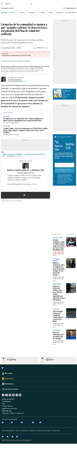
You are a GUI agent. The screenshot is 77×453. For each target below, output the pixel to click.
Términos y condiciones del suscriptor (40, 430)
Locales (12, 13)
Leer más (35, 184)
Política (51, 12)
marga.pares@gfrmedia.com (16, 81)
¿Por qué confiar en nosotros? (13, 413)
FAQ (3, 404)
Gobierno (22, 12)
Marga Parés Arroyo (18, 170)
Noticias (4, 13)
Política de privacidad (8, 430)
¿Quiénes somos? (8, 399)
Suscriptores (72, 12)
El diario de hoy (7, 406)
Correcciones (56, 430)
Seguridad (60, 12)
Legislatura (32, 12)
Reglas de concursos (9, 408)
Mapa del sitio (7, 411)
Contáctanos (6, 401)
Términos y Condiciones (62, 176)
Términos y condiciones (21, 430)
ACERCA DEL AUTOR (25, 161)
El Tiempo (42, 12)
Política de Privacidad (66, 175)
